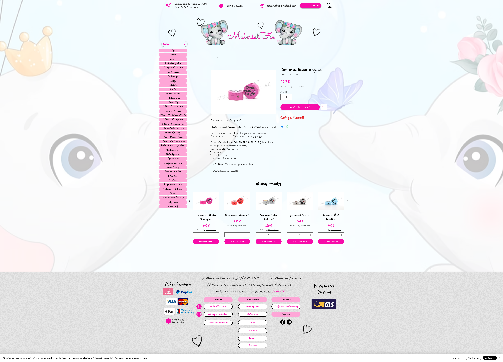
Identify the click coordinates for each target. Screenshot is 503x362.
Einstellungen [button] (458, 358)
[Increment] (290, 97)
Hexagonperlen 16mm (173, 67)
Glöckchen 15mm (173, 98)
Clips (173, 50)
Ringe (173, 81)
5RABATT (278, 291)
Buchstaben (173, 85)
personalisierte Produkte (173, 197)
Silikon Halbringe (173, 133)
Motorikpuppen (173, 154)
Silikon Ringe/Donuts (173, 137)
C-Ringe (173, 180)
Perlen (173, 55)
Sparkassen (173, 158)
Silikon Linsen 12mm (173, 106)
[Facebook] (282, 322)
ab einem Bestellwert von (238, 291)
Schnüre (173, 89)
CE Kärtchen (173, 176)
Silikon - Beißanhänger (173, 124)
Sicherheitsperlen (173, 63)
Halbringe (173, 76)
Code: (268, 291)
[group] (268, 217)
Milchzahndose (173, 150)
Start (212, 57)
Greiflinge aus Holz (173, 163)
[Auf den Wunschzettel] (324, 107)
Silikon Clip (173, 102)
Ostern (173, 193)
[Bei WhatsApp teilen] (287, 126)
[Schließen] (499, 358)
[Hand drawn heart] (172, 33)
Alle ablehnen (473, 358)
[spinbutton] (286, 97)
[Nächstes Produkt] (347, 201)
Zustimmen (489, 358)
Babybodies (173, 202)
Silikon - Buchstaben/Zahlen (173, 115)
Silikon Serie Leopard (173, 128)
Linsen (173, 59)
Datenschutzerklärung (138, 358)
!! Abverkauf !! (173, 206)
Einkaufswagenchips (172, 184)
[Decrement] (283, 97)
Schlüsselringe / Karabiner (173, 145)
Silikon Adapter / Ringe (173, 141)
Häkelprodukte (173, 94)
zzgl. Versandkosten (297, 86)
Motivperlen (173, 72)
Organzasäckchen (173, 171)
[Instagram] (289, 322)
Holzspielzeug (173, 167)
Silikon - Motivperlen (173, 119)
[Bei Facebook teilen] (282, 126)
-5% (219, 291)
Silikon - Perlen (173, 111)
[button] (330, 6)
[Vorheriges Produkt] (189, 201)
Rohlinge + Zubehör (172, 189)
